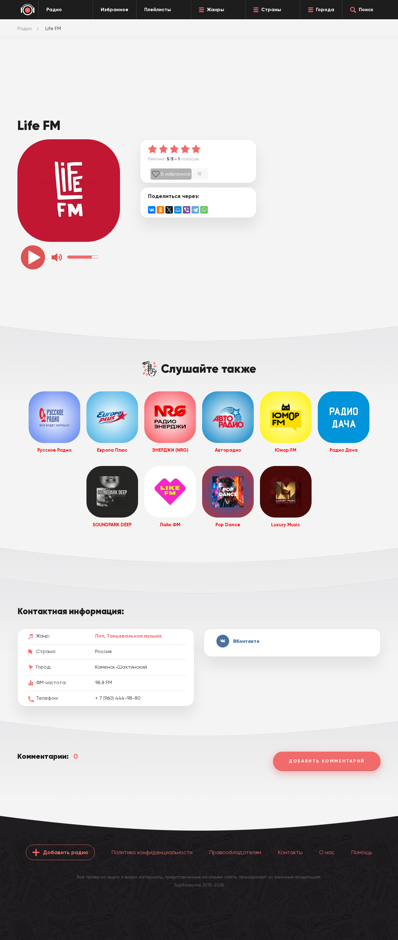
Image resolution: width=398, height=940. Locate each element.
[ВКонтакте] (151, 210)
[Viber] (186, 210)
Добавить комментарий (327, 761)
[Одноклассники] (160, 210)
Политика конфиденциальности (151, 852)
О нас (327, 852)
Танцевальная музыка (134, 636)
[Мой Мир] (178, 210)
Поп (99, 636)
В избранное (176, 174)
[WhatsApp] (204, 210)
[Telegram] (195, 210)
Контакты (290, 852)
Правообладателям (235, 852)
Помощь (361, 852)
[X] (169, 210)
